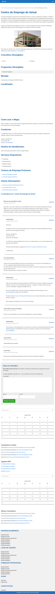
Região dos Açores (5, 545)
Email (21, 394)
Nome (5, 394)
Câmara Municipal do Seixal (9, 187)
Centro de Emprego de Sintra (25, 449)
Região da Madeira (5, 543)
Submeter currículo (5, 471)
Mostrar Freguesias (7, 71)
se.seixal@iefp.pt (20, 50)
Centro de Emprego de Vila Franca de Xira (15, 452)
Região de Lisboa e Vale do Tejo (8, 538)
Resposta (51, 202)
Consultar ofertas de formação (8, 468)
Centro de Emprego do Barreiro (9, 176)
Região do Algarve (5, 541)
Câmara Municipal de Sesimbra (9, 189)
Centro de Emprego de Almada (9, 174)
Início (2, 7)
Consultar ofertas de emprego (8, 463)
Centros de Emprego (8, 7)
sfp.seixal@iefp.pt (14, 237)
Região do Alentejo (5, 540)
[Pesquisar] (52, 1)
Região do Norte (5, 534)
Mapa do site (4, 582)
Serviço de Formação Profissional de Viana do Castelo (22, 447)
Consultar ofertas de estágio (7, 466)
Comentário (6, 376)
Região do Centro (5, 536)
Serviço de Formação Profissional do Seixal (12, 185)
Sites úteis (3, 580)
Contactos (3, 590)
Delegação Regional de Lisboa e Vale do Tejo (24, 7)
